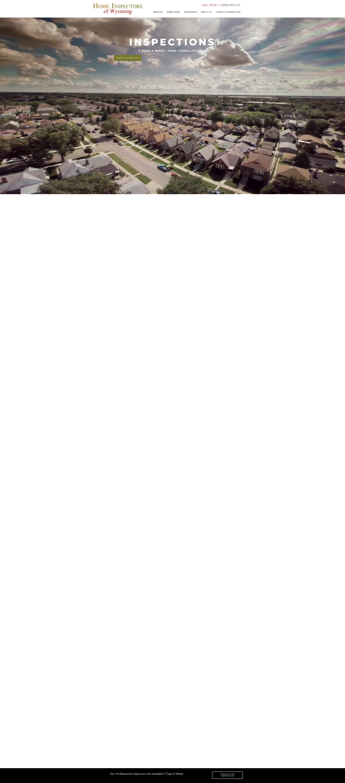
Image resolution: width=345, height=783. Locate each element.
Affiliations (190, 12)
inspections (173, 12)
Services (158, 12)
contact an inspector (228, 12)
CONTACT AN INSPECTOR (227, 775)
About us (206, 12)
